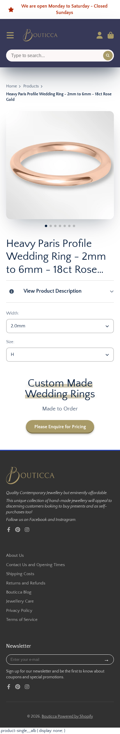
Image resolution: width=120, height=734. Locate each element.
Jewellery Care (20, 601)
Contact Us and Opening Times (35, 564)
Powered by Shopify (75, 716)
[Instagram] (27, 529)
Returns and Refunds (25, 583)
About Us (15, 555)
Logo (40, 35)
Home (11, 86)
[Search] (108, 56)
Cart (110, 35)
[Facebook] (8, 529)
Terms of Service (22, 619)
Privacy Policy (19, 610)
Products (31, 86)
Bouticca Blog (18, 592)
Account (99, 35)
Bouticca (50, 716)
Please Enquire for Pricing (60, 426)
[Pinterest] (17, 529)
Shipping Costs (20, 573)
